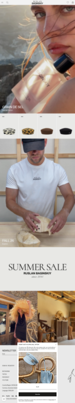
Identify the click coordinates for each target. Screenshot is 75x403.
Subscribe (37, 394)
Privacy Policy (51, 399)
